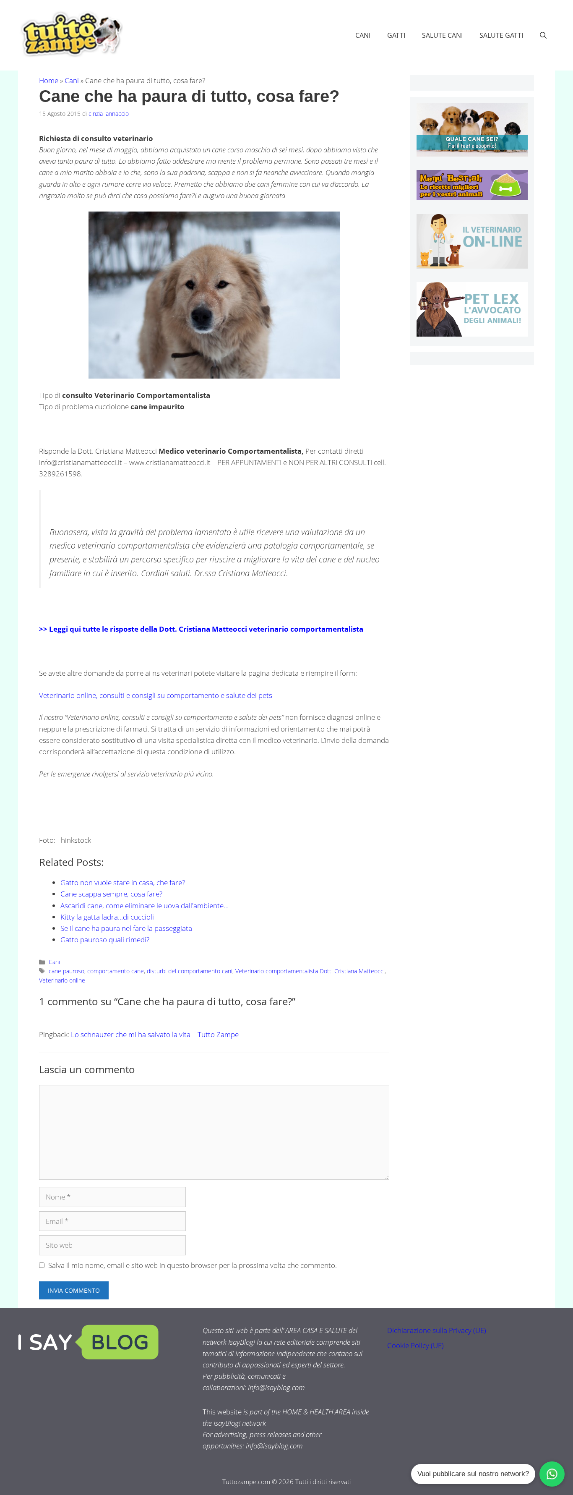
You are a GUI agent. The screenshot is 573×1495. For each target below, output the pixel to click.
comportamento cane (115, 971)
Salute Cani (442, 35)
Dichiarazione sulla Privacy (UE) (436, 1330)
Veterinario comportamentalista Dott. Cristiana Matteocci (310, 971)
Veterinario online (62, 980)
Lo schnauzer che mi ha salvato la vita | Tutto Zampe (155, 1034)
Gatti (396, 35)
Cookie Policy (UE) (415, 1345)
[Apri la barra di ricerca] (543, 35)
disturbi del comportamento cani (189, 971)
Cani (362, 35)
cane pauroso (66, 971)
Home (48, 80)
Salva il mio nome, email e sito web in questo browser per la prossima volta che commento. (192, 1265)
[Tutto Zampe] (70, 34)
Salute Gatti (501, 35)
